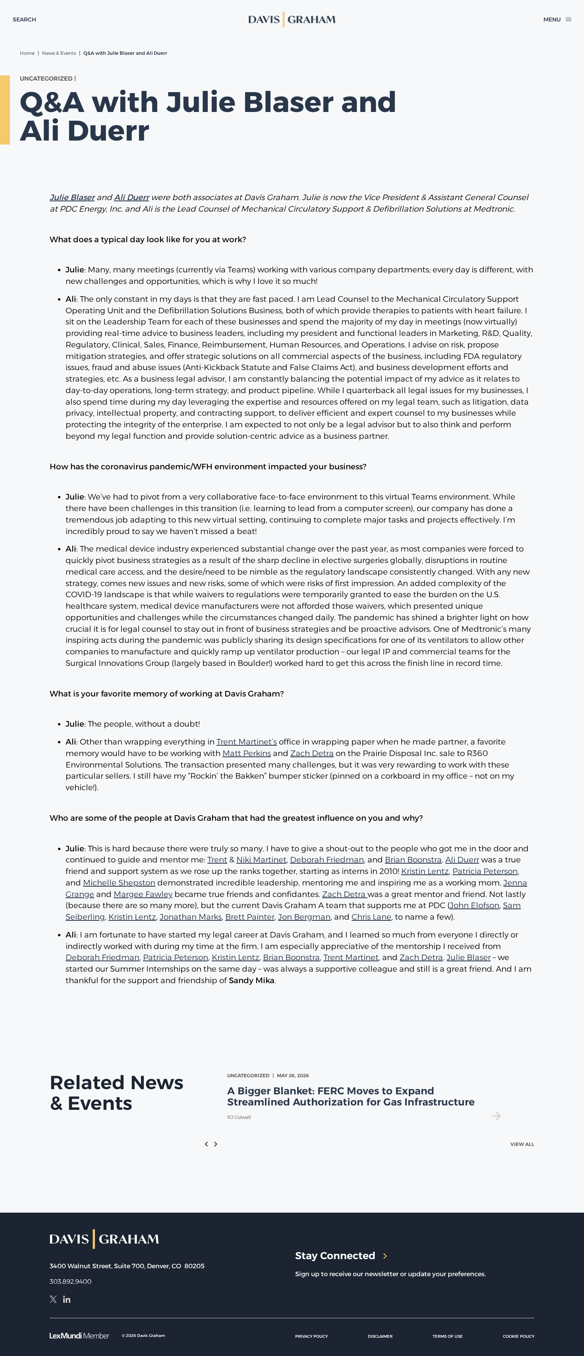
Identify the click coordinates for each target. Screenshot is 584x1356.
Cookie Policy (518, 1336)
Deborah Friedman (327, 859)
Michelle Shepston (119, 882)
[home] (292, 19)
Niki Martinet (261, 859)
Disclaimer (380, 1336)
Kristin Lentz (425, 871)
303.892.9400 (70, 1281)
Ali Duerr (462, 859)
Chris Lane (371, 917)
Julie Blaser (469, 957)
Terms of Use (448, 1336)
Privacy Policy (311, 1336)
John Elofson (474, 905)
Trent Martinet (351, 957)
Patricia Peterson (485, 871)
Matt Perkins (246, 753)
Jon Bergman (304, 917)
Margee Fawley (143, 894)
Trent (217, 859)
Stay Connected (335, 1255)
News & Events (59, 53)
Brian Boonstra (413, 859)
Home (27, 53)
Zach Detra (312, 753)
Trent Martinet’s (247, 741)
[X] (53, 1300)
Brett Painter (250, 917)
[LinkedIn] (66, 1300)
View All (522, 1144)
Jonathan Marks (191, 917)
